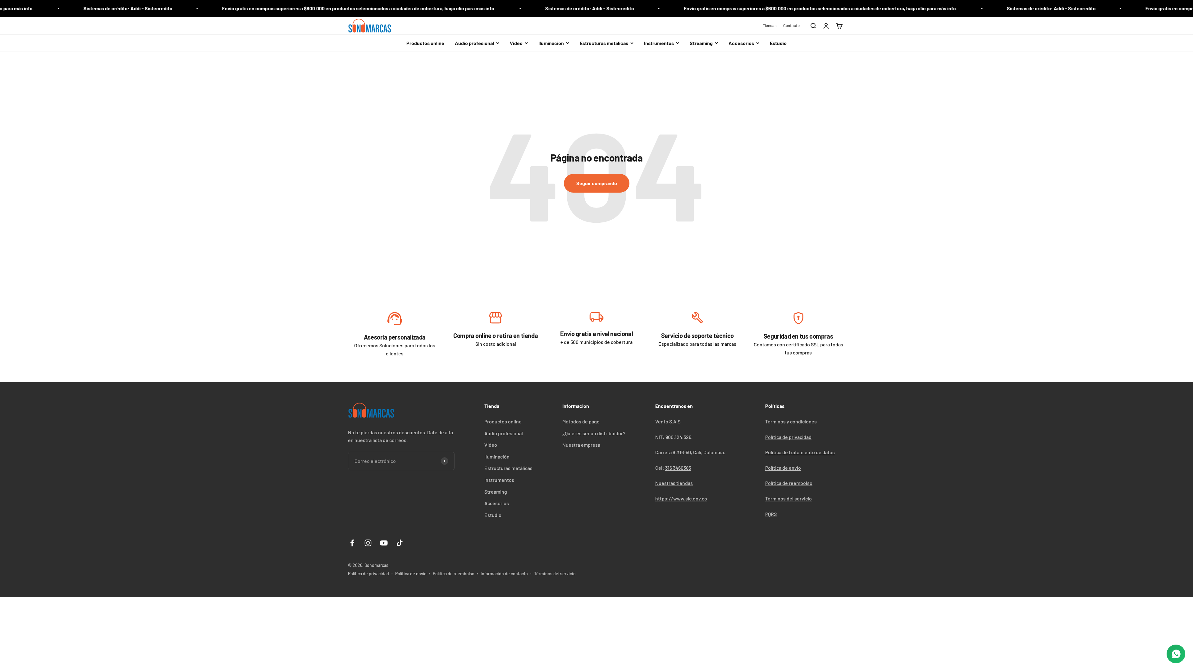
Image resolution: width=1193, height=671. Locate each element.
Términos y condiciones (791, 421)
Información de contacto (504, 573)
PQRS (771, 514)
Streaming (495, 492)
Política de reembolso (788, 483)
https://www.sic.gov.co (681, 498)
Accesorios (496, 503)
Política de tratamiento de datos (800, 452)
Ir (394, 320)
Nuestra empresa (581, 445)
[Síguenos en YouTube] (384, 543)
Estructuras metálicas (508, 468)
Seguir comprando (596, 183)
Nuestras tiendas (674, 483)
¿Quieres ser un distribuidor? (593, 433)
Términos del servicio (788, 498)
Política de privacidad (788, 437)
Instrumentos (499, 480)
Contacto (791, 25)
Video (490, 445)
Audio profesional (503, 433)
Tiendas (769, 25)
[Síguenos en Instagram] (368, 543)
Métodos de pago (581, 421)
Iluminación (497, 456)
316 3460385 (678, 468)
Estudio (778, 43)
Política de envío (783, 468)
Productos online (425, 43)
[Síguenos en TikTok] (399, 543)
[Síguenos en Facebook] (352, 543)
